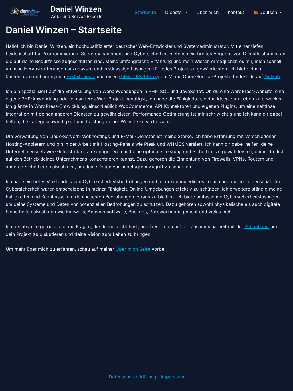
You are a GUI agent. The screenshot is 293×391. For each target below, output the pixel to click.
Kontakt (236, 12)
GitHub (272, 76)
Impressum (172, 377)
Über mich (207, 12)
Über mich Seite (133, 249)
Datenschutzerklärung (132, 377)
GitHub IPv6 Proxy (139, 76)
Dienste (173, 12)
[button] (184, 12)
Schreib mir (256, 226)
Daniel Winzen (76, 9)
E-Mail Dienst (80, 76)
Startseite (145, 12)
